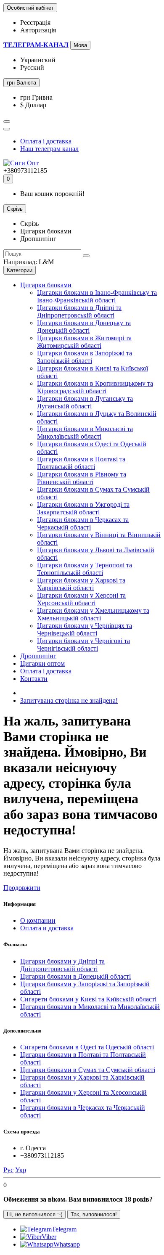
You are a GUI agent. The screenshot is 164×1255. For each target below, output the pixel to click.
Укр (20, 1169)
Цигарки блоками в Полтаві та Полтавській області (81, 462)
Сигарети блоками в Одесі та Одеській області (87, 1047)
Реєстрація (35, 22)
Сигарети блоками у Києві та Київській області (88, 999)
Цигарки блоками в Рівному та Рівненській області (81, 478)
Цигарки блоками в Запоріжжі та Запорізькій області (84, 356)
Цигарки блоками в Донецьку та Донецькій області (84, 326)
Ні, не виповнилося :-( (34, 1214)
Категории (19, 270)
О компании (38, 920)
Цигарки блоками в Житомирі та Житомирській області (84, 341)
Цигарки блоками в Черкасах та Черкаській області (83, 523)
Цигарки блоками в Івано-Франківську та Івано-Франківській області (97, 296)
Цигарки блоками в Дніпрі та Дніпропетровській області (79, 311)
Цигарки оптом (42, 663)
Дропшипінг (38, 655)
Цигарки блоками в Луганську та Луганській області (85, 402)
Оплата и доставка (47, 928)
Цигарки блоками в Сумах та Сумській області (87, 1069)
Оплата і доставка (45, 141)
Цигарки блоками (45, 285)
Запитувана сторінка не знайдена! (69, 700)
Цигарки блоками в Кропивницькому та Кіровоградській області (95, 387)
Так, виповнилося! (94, 1214)
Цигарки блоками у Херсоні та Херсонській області (81, 599)
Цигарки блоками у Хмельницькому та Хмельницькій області (93, 614)
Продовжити (21, 887)
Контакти (34, 678)
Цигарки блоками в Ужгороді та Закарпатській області (83, 508)
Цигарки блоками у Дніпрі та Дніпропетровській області (62, 965)
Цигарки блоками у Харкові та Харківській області (81, 584)
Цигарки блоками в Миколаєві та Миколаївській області (85, 432)
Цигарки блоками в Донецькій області (75, 976)
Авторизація (38, 30)
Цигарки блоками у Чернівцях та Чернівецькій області (84, 629)
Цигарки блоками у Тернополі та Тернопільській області (84, 568)
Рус (8, 1169)
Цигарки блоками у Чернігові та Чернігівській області (83, 644)
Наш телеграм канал (49, 148)
